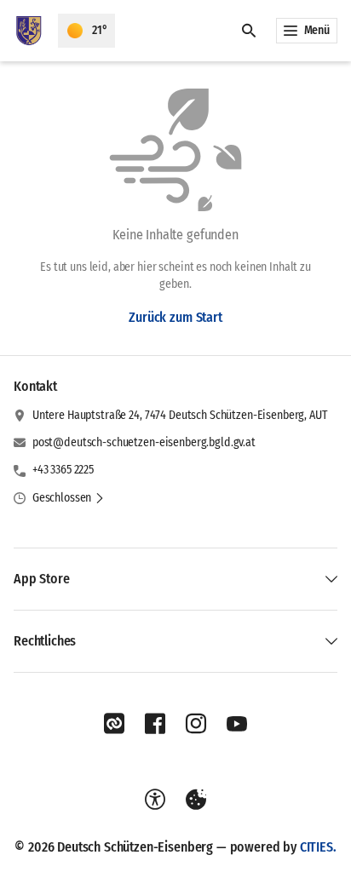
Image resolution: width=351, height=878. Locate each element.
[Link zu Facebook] (155, 724)
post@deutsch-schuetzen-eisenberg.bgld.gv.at (144, 442)
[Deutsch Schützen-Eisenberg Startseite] (29, 30)
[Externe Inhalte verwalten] (196, 799)
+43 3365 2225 (63, 469)
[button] (68, 498)
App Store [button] (42, 579)
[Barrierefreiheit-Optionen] (155, 799)
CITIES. (318, 847)
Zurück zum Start (175, 317)
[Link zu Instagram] (196, 724)
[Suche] (248, 30)
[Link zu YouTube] (237, 724)
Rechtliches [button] (45, 641)
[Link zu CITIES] (114, 724)
